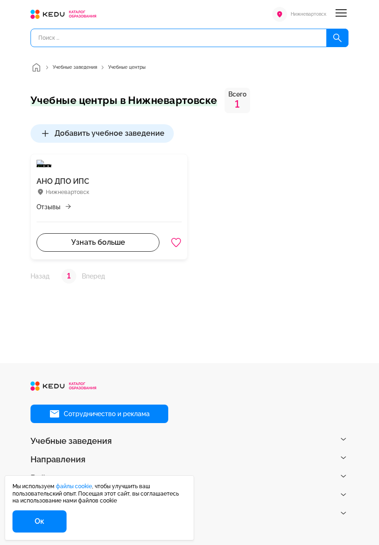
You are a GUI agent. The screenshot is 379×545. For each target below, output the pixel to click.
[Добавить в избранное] (176, 242)
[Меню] (341, 14)
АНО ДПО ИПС (63, 181)
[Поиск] (337, 38)
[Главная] (36, 67)
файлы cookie (74, 486)
